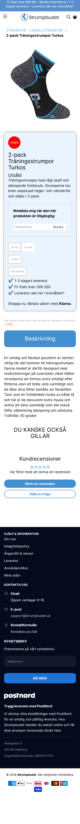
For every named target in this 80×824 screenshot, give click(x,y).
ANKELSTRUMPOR (46, 30)
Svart (14, 259)
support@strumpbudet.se (30, 616)
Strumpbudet (26, 774)
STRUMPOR (16, 30)
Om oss (10, 539)
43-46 (28, 247)
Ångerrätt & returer (18, 553)
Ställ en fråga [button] (40, 494)
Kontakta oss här (24, 631)
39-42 (14, 247)
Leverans (11, 561)
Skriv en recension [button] (40, 484)
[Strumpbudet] (40, 17)
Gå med (40, 678)
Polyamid (17, 271)
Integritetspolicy (16, 546)
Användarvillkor (16, 568)
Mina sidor (12, 575)
